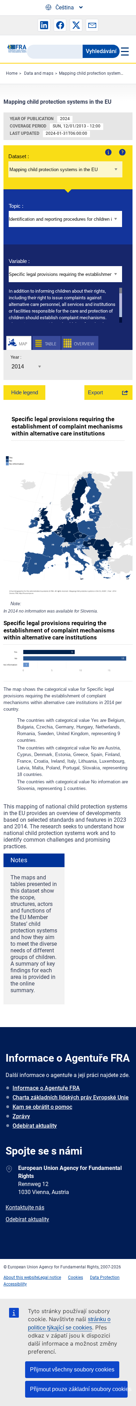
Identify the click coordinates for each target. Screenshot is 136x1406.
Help (121, 151)
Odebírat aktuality (35, 1125)
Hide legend (24, 392)
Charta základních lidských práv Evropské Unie (71, 1097)
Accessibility (15, 1284)
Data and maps (38, 73)
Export (95, 392)
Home (11, 73)
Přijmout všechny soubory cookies (72, 1369)
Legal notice (49, 1277)
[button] (44, 25)
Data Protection (105, 1277)
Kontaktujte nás (25, 1207)
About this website (20, 1277)
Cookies (75, 1277)
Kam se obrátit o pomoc (42, 1107)
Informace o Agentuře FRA (46, 1088)
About (107, 151)
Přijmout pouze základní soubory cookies (79, 1389)
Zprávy (21, 1116)
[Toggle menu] (124, 51)
